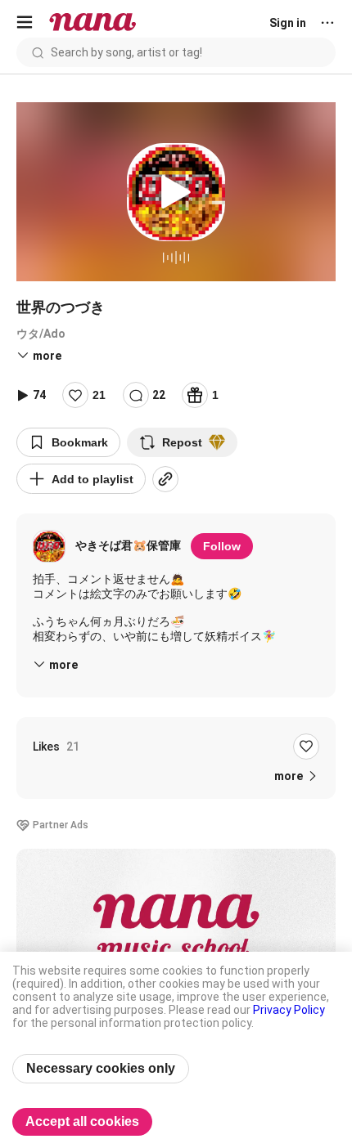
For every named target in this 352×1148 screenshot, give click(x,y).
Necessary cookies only (100, 1068)
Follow (222, 546)
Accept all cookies (82, 1121)
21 (99, 394)
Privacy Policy (289, 1009)
